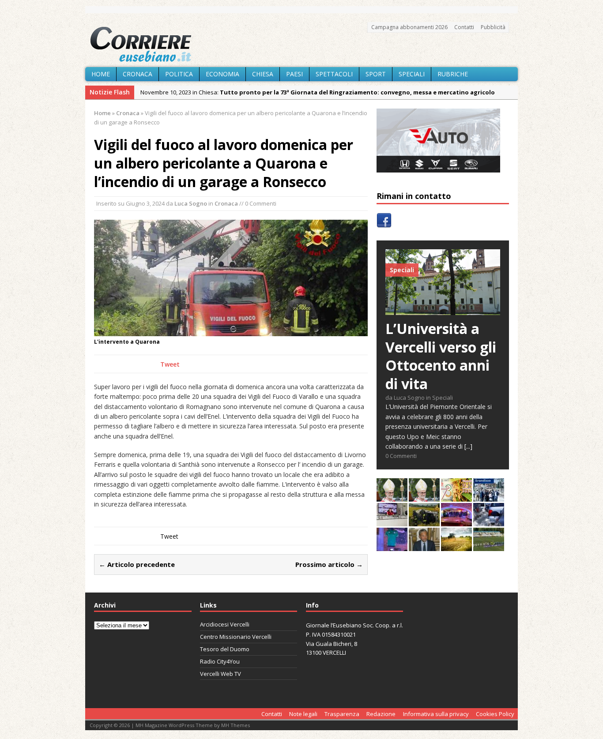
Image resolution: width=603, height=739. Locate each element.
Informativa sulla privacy (436, 714)
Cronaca (137, 74)
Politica (179, 74)
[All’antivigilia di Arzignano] (392, 521)
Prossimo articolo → (329, 564)
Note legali (303, 714)
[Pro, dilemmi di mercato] (456, 521)
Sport (376, 74)
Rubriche (452, 74)
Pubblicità (493, 27)
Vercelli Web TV (220, 674)
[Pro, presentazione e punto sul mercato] (392, 546)
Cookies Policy (495, 714)
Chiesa (262, 74)
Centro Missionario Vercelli (235, 637)
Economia (222, 74)
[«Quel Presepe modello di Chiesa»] (424, 496)
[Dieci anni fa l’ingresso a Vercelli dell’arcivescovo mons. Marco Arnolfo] (392, 496)
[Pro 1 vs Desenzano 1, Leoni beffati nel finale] (488, 546)
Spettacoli (334, 74)
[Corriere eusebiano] (301, 44)
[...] (468, 446)
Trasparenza (341, 714)
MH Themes (235, 725)
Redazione (381, 714)
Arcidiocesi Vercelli (224, 624)
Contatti (464, 27)
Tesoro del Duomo (224, 649)
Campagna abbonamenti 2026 (409, 27)
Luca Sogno (190, 203)
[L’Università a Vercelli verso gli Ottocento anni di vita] (442, 310)
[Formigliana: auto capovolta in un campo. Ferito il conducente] (424, 521)
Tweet (170, 364)
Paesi (294, 74)
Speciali (412, 74)
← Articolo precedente (137, 564)
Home (100, 74)
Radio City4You (220, 661)
